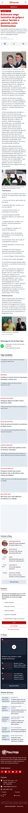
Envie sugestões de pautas (13, 348)
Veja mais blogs (14, 582)
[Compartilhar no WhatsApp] (14, 44)
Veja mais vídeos (14, 686)
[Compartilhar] (23, 44)
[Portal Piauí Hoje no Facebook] (2, 771)
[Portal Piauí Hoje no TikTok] (16, 771)
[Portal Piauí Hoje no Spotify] (20, 771)
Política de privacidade (10, 806)
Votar (14, 622)
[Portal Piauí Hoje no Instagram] (5, 771)
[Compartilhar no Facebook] (5, 44)
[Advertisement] (14, 518)
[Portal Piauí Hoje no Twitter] (9, 771)
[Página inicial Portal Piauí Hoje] (14, 2)
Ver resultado (14, 626)
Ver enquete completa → (14, 629)
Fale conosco (20, 806)
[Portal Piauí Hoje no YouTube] (12, 771)
